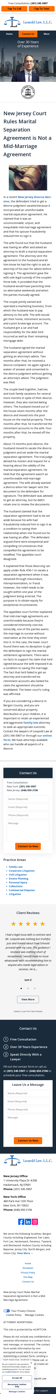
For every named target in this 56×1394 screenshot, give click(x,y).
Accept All (17, 1378)
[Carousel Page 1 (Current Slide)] (21, 988)
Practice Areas (14, 859)
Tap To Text (41, 8)
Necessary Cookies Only (17, 1385)
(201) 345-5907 (23, 1189)
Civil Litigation (18, 874)
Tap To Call (14, 8)
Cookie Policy (13, 1314)
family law (30, 722)
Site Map (28, 1277)
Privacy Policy (28, 1272)
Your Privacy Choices (23, 1310)
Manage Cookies (34, 1314)
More (46, 33)
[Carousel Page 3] (34, 988)
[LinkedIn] (28, 1222)
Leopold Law (39, 1378)
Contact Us (28, 33)
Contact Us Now (28, 846)
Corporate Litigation (22, 870)
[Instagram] (35, 1222)
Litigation (15, 894)
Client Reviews (28, 913)
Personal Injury (18, 882)
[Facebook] (21, 1222)
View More (28, 999)
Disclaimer (28, 1268)
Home (9, 33)
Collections (15, 886)
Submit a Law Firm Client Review (28, 1011)
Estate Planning (18, 878)
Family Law (15, 866)
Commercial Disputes (22, 890)
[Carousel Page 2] (28, 988)
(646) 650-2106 (23, 1210)
